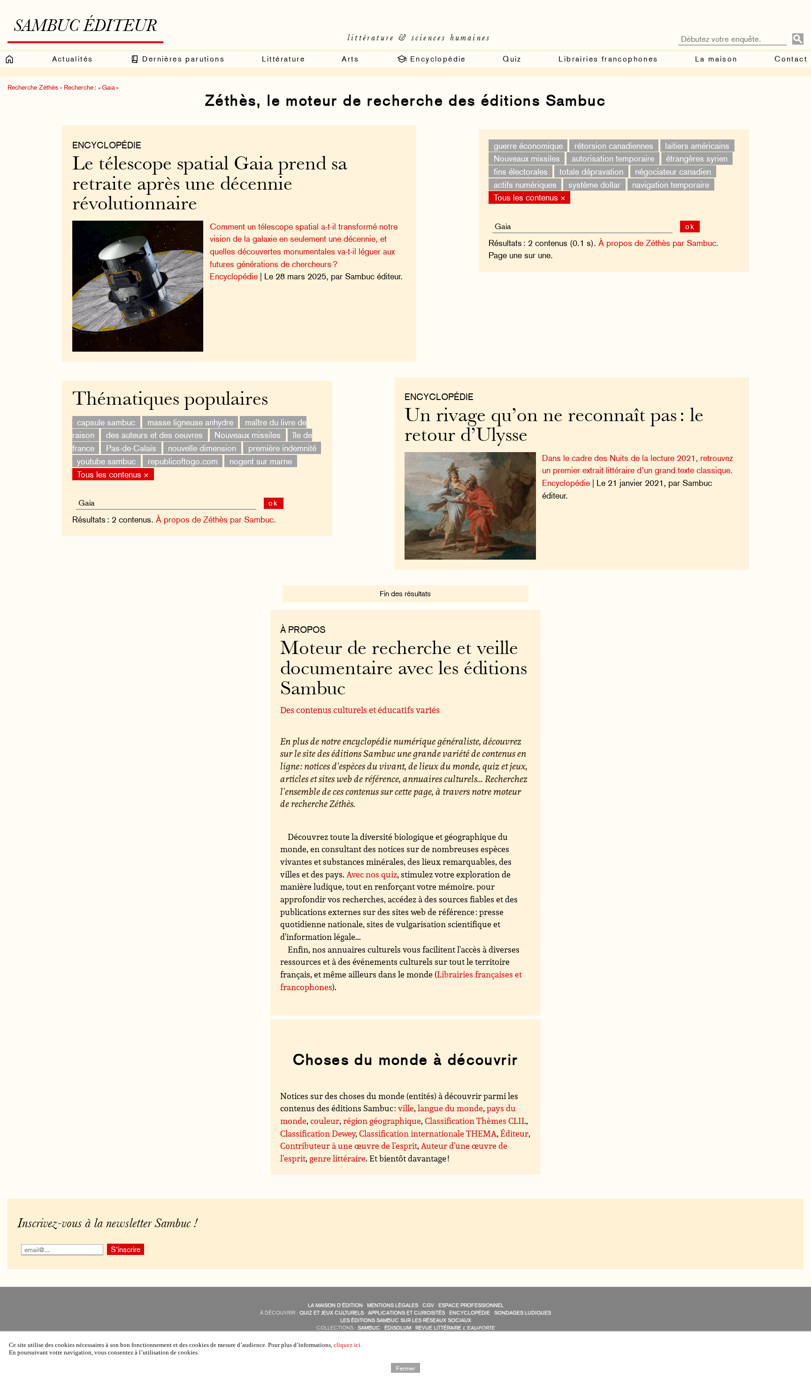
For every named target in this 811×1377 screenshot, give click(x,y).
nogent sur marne (261, 461)
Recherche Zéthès (33, 87)
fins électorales (521, 172)
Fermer (405, 1367)
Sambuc (369, 1328)
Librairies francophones (608, 58)
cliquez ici (347, 1344)
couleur (324, 1120)
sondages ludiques (522, 1313)
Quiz (512, 58)
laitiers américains (697, 145)
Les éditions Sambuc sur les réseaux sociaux (405, 1320)
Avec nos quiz (371, 874)
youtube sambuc (106, 461)
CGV (428, 1305)
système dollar (594, 184)
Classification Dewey (317, 1133)
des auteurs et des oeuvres (154, 435)
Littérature (283, 58)
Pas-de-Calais (131, 448)
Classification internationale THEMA (428, 1133)
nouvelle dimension (202, 448)
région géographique (382, 1120)
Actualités (72, 58)
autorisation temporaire (613, 158)
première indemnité (282, 448)
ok (690, 226)
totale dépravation (591, 172)
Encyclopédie (436, 58)
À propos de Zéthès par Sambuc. (658, 243)
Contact (790, 58)
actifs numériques (525, 184)
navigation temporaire (670, 184)
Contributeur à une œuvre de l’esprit (348, 1145)
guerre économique (528, 145)
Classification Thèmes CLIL (475, 1120)
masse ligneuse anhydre (190, 422)
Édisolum (397, 1328)
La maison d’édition (335, 1305)
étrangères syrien (696, 158)
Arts (350, 58)
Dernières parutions (182, 58)
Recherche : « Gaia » (91, 87)
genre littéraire (337, 1158)
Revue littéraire (455, 1328)
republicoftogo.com (183, 461)
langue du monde (450, 1108)
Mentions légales (392, 1305)
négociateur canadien (673, 172)
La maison (716, 58)
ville (406, 1108)
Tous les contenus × (530, 197)
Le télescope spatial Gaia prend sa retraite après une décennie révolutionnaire (209, 185)
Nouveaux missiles (527, 158)
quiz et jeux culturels (331, 1313)
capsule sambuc (106, 422)
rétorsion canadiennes (613, 145)
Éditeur (514, 1133)
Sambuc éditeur (85, 27)
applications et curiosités (406, 1313)
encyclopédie (469, 1313)
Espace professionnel (471, 1305)
